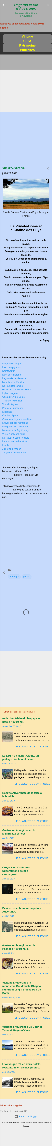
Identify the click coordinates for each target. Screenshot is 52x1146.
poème (26, 576)
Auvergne (14, 576)
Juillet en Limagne (11, 449)
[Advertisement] (26, 83)
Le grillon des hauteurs (14, 452)
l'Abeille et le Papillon (13, 382)
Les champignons (11, 367)
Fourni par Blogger (28, 1116)
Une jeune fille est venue (15, 426)
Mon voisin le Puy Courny (15, 430)
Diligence (7, 412)
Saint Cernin (8, 371)
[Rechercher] (48, 5)
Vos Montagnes (10, 404)
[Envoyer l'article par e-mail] (10, 571)
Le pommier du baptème (14, 441)
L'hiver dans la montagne (15, 423)
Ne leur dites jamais (12, 386)
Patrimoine (27, 45)
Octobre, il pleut (10, 415)
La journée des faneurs (14, 378)
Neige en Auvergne (12, 363)
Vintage (27, 36)
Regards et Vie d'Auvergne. (26, 6)
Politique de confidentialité (13, 1111)
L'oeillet (6, 445)
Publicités (27, 50)
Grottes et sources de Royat (16, 389)
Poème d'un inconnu (12, 408)
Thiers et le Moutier (12, 400)
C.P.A (27, 41)
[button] (48, 168)
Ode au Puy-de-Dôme (13, 397)
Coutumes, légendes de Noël (17, 419)
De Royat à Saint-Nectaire (15, 438)
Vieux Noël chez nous (13, 434)
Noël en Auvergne (11, 374)
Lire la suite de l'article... (32, 746)
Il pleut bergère (10, 393)
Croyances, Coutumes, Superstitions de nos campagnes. (16, 871)
